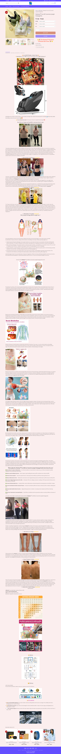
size (36, 26)
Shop (10, 6)
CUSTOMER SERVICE (25, 6)
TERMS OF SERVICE (30, 750)
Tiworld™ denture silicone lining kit (49, 743)
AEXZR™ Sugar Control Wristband (11, 742)
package (37, 21)
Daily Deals (40, 10)
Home (6, 6)
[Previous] (7, 24)
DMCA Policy (41, 750)
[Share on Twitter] (38, 47)
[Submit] (18, 3)
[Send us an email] (8, 0)
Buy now (45, 36)
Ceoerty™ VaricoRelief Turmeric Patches (24, 743)
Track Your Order (16, 6)
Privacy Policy (24, 750)
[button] (48, 3)
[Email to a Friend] (40, 47)
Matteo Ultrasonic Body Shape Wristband (37, 743)
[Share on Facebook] (36, 47)
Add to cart (45, 32)
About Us (19, 750)
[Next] (32, 24)
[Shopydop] (30, 3)
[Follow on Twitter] (7, 0)
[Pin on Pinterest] (41, 47)
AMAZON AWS (32, 752)
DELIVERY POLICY (35, 750)
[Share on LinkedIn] (43, 47)
